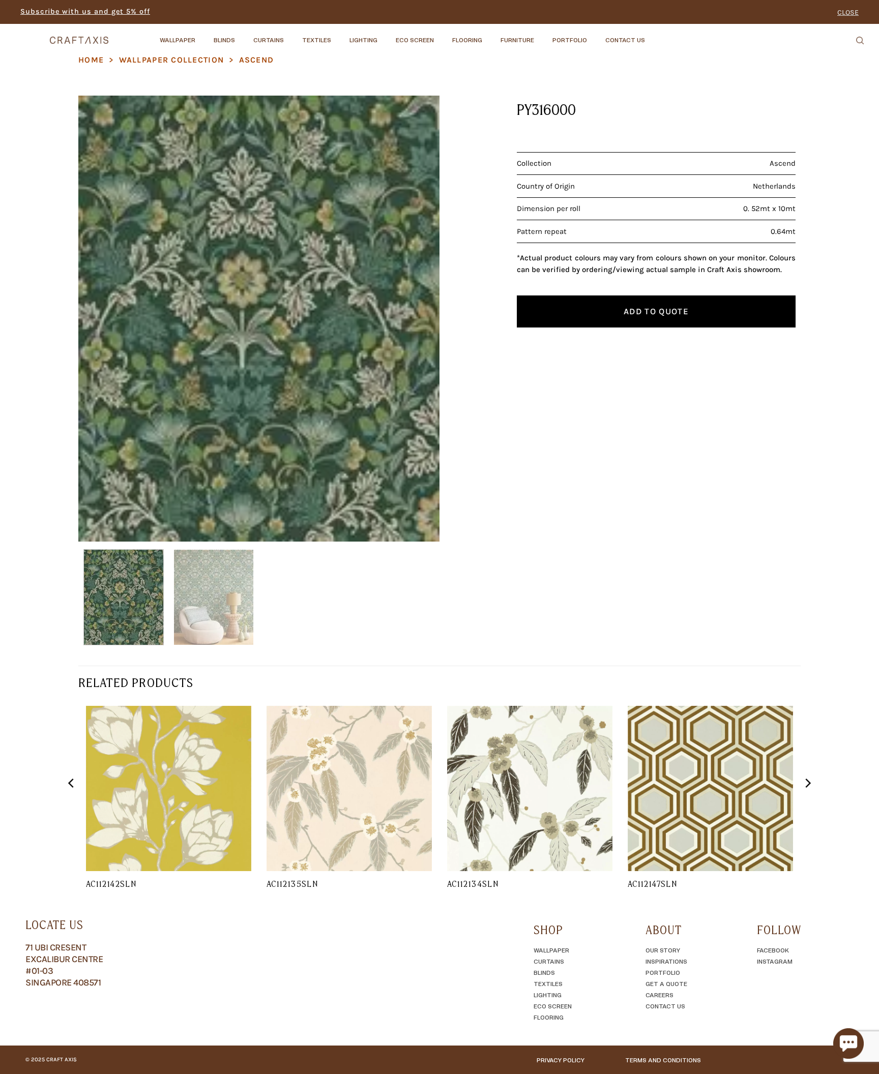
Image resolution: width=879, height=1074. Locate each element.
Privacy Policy (560, 1059)
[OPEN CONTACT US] (654, 35)
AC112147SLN (652, 884)
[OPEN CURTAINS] (292, 35)
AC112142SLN (111, 884)
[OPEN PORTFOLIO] (596, 35)
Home (91, 60)
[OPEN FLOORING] (491, 35)
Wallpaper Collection (171, 60)
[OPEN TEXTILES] (340, 35)
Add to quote (656, 311)
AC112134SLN (473, 884)
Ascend (256, 60)
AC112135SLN (292, 884)
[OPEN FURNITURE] (543, 35)
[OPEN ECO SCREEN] (442, 35)
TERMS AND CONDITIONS (663, 1059)
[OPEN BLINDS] (244, 35)
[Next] (420, 318)
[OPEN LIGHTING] (386, 35)
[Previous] (98, 318)
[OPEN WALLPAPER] (204, 35)
